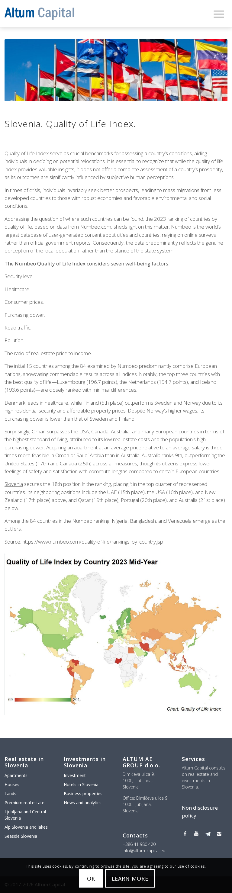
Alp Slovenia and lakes (26, 827)
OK (91, 878)
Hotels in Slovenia (81, 784)
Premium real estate (24, 802)
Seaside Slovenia (21, 836)
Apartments (16, 775)
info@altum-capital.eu (144, 850)
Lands (10, 793)
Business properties (83, 793)
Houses (12, 784)
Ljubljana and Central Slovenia (25, 815)
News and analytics (83, 802)
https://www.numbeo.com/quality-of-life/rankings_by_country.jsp (92, 541)
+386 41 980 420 (139, 844)
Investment (75, 775)
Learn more (130, 878)
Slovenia (14, 483)
